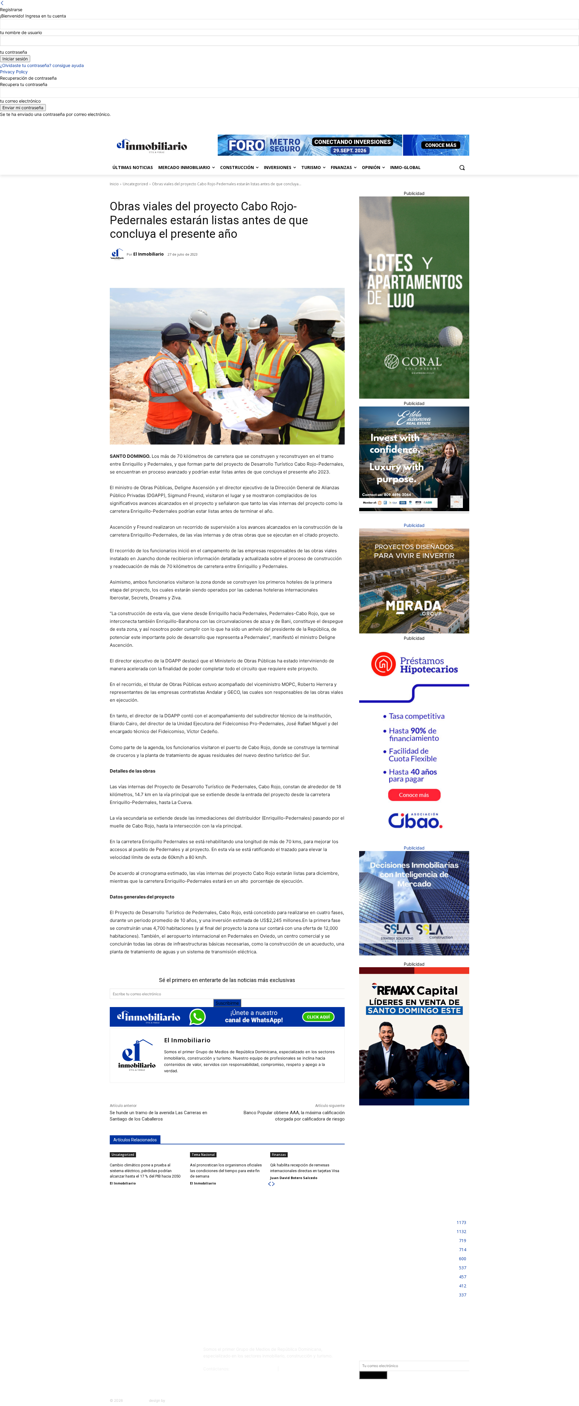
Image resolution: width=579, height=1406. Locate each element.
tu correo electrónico (20, 101)
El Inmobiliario (148, 254)
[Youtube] (465, 121)
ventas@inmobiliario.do (253, 1368)
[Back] (2, 3)
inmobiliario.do (136, 1400)
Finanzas (279, 1155)
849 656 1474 (294, 1368)
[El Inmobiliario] (118, 254)
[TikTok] (155, 1352)
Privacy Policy (14, 71)
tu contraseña (13, 52)
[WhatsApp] (190, 273)
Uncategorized (135, 184)
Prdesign (173, 1400)
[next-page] (273, 1184)
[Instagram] (440, 121)
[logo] (151, 146)
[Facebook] (432, 121)
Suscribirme (227, 1003)
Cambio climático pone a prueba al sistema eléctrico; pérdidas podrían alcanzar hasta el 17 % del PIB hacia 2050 (145, 1170)
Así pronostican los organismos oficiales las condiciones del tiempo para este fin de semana (226, 1170)
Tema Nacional (203, 1155)
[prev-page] (269, 1184)
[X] (457, 121)
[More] (204, 273)
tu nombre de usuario (21, 32)
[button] (462, 167)
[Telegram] (163, 273)
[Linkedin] (449, 121)
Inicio (114, 184)
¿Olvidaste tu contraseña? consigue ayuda (42, 65)
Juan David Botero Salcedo (293, 1177)
